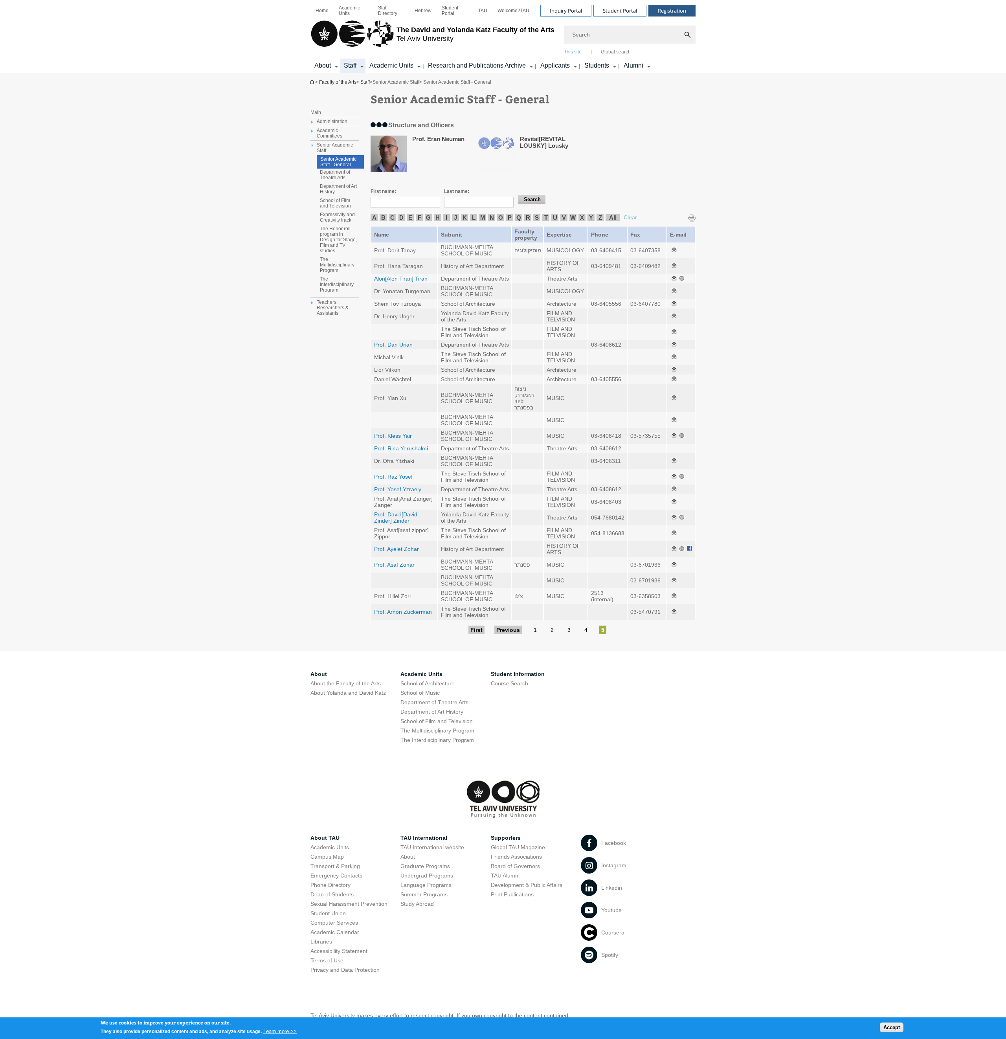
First (476, 630)
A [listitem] (374, 217)
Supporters (506, 838)
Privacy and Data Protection (345, 970)
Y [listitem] (591, 217)
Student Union (328, 913)
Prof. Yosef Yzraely (397, 489)
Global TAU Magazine (518, 847)
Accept (891, 1027)
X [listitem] (582, 217)
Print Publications (512, 894)
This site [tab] (573, 52)
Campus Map (327, 857)
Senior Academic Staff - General (338, 161)
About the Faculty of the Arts (345, 683)
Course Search (509, 683)
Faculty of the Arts (337, 82)
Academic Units (349, 10)
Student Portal (450, 10)
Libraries (321, 941)
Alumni (633, 65)
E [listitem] (410, 217)
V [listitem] (564, 217)
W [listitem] (573, 217)
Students (596, 65)
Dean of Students (332, 894)
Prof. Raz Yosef (393, 477)
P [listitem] (510, 217)
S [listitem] (537, 217)
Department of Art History (338, 189)
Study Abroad (417, 904)
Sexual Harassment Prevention (348, 904)
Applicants (555, 65)
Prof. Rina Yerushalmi (401, 448)
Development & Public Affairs (526, 885)
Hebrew (423, 10)
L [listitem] (473, 217)
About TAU (325, 838)
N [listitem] (492, 217)
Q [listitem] (518, 217)
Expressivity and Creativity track (337, 217)
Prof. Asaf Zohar (394, 565)
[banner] (503, 36)
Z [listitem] (600, 217)
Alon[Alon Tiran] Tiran (401, 278)
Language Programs (426, 885)
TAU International (423, 838)
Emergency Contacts (336, 875)
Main (315, 112)
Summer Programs (424, 894)
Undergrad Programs (426, 875)
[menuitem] (322, 10)
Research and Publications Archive (477, 65)
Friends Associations (516, 857)
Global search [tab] (616, 52)
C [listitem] (392, 217)
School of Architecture (427, 683)
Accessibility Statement (338, 951)
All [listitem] (613, 217)
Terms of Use (326, 960)
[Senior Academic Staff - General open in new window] (674, 250)
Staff (350, 65)
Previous (508, 630)
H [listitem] (437, 217)
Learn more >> (280, 1031)
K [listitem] (465, 217)
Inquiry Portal (566, 10)
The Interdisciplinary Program (337, 284)
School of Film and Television (335, 203)
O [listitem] (500, 217)
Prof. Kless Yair (393, 436)
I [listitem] (446, 217)
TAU (482, 10)
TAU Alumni (505, 875)
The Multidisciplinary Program (337, 265)
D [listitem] (401, 217)
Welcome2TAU (513, 10)
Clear (630, 217)
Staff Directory (387, 10)
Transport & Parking (335, 866)
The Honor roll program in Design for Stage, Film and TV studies (338, 239)
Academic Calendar (334, 932)
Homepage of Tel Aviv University (313, 82)
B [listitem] (383, 217)
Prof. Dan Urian (393, 344)
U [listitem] (555, 217)
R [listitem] (528, 217)
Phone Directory (330, 885)
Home (322, 10)
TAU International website (432, 847)
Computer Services (334, 923)
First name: (383, 191)
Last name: (456, 191)
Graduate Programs (425, 866)
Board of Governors (515, 866)
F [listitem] (419, 217)
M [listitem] (482, 217)
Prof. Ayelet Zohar (396, 549)
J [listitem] (455, 217)
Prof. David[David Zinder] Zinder (395, 517)
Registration (672, 10)
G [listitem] (428, 217)
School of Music (420, 693)
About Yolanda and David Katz (348, 693)
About (322, 65)
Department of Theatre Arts (335, 174)
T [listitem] (546, 217)
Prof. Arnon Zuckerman (403, 612)
